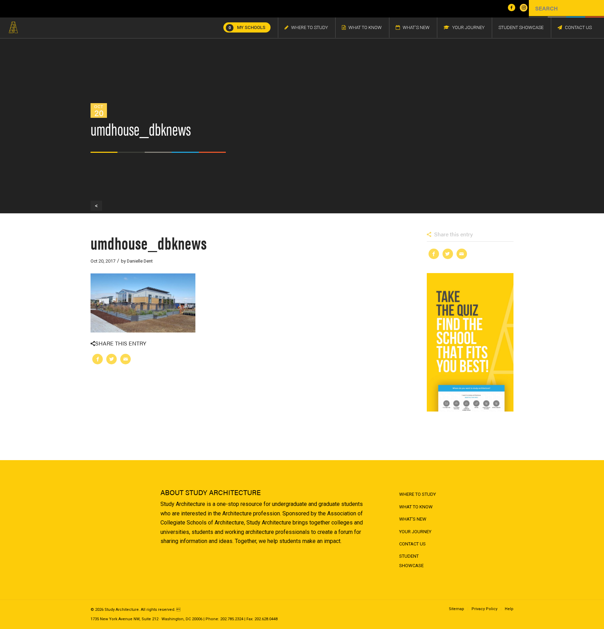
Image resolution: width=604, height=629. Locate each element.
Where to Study (417, 494)
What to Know (416, 506)
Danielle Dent (140, 261)
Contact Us (412, 543)
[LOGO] (13, 27)
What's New (412, 519)
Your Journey (415, 531)
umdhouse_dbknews (149, 242)
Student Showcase (411, 560)
